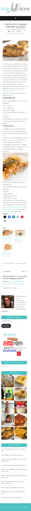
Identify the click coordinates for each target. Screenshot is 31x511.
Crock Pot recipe (8, 211)
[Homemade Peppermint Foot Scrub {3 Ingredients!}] (20, 407)
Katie (24, 29)
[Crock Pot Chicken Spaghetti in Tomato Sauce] (20, 420)
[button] (15, 18)
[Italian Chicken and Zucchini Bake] (7, 381)
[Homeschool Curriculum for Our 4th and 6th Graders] (7, 420)
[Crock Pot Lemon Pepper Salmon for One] (8, 233)
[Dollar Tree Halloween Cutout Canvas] (7, 394)
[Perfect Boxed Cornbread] (20, 394)
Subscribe (6, 326)
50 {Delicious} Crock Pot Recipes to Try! (19, 238)
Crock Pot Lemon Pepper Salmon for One (8, 238)
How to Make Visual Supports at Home (13, 487)
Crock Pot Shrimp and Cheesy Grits (6, 252)
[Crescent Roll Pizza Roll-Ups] (7, 433)
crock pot (22, 263)
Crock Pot (11, 263)
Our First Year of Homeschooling (11, 498)
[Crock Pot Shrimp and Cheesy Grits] (8, 247)
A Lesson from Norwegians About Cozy (13, 465)
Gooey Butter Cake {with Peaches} (12, 455)
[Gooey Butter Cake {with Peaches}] (20, 381)
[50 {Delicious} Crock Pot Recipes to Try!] (20, 233)
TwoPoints (25, 507)
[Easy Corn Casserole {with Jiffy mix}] (20, 433)
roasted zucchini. (8, 91)
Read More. (4, 311)
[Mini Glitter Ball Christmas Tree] (7, 407)
